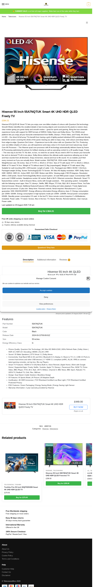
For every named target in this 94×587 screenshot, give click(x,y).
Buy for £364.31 (46, 211)
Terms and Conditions (10, 559)
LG (88, 470)
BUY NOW (78, 407)
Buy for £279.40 (22, 497)
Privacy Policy (51, 309)
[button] (88, 278)
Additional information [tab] (46, 260)
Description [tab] (28, 260)
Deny (46, 297)
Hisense (45, 429)
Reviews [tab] (64, 260)
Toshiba (18, 484)
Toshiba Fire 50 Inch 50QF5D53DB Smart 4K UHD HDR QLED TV (21, 488)
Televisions (12, 16)
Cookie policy (40, 309)
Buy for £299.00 (63, 483)
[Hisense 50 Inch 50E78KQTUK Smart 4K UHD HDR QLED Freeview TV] (63, 455)
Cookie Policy (7, 556)
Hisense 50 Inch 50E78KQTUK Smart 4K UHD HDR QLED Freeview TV (62, 474)
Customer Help (8, 569)
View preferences (46, 304)
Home (4, 16)
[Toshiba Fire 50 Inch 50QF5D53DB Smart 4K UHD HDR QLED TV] (21, 462)
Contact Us (6, 572)
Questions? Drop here (46, 248)
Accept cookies (46, 290)
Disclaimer (6, 575)
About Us (5, 549)
